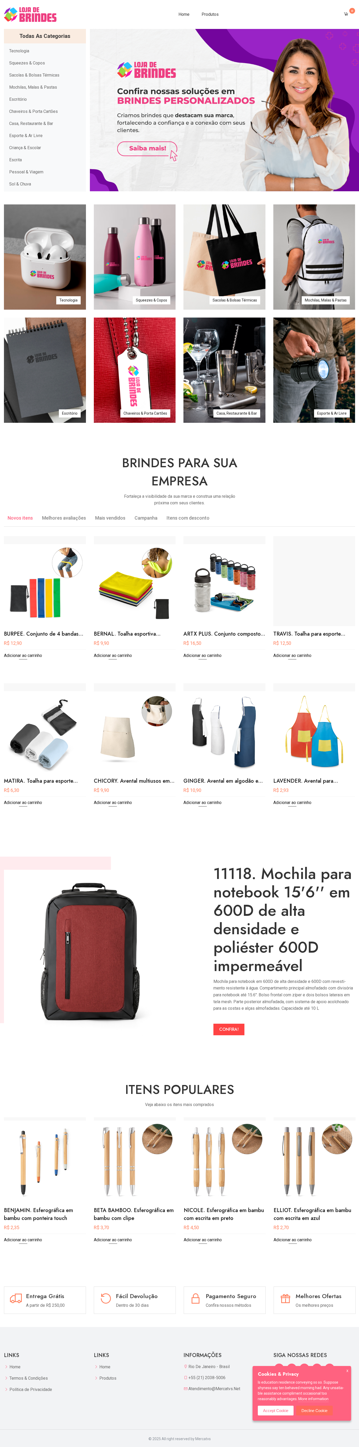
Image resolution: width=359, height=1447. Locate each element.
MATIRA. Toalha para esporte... (41, 781)
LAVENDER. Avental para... (305, 781)
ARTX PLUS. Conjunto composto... (224, 634)
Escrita (15, 159)
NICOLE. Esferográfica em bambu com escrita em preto (134, 1214)
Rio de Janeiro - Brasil (209, 1366)
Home (183, 14)
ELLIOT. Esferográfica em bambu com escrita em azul (222, 1214)
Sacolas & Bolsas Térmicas (34, 75)
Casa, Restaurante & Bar (31, 123)
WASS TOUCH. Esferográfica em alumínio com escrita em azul (312, 1214)
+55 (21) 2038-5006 (206, 1377)
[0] (346, 14)
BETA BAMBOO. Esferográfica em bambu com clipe (44, 1214)
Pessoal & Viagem (26, 171)
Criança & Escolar (25, 147)
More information (313, 1398)
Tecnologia (19, 50)
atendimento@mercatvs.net (214, 1388)
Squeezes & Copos (27, 63)
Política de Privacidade (30, 1389)
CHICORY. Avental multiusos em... (134, 781)
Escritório (18, 99)
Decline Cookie (314, 1410)
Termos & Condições (28, 1378)
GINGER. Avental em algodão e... (223, 781)
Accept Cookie (275, 1410)
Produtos (210, 14)
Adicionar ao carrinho (23, 655)
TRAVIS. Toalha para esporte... (309, 634)
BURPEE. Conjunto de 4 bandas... (43, 634)
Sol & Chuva (20, 184)
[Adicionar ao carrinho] (45, 620)
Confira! (229, 1029)
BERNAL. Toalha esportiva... (127, 634)
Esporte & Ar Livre (26, 135)
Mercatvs (203, 1439)
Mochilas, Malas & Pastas (33, 87)
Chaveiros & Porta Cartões (33, 111)
